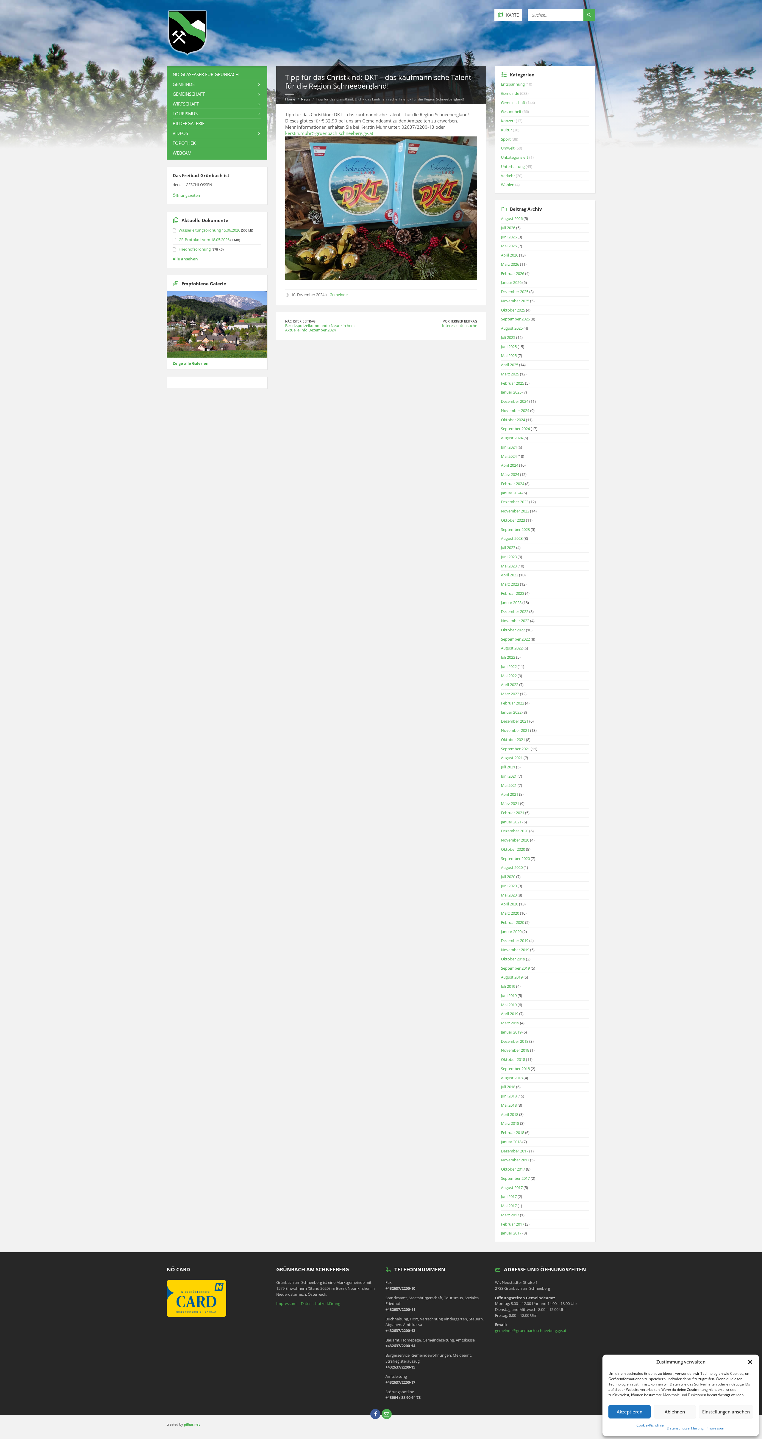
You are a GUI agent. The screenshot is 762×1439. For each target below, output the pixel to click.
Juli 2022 (508, 657)
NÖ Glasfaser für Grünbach (206, 74)
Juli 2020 (508, 876)
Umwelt (508, 148)
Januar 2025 (511, 392)
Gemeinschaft (189, 94)
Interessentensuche (459, 325)
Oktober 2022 (513, 630)
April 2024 (509, 465)
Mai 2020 (509, 895)
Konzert (508, 120)
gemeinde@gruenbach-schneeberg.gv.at (530, 1330)
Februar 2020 (512, 922)
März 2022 (510, 693)
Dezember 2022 (514, 611)
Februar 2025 (512, 383)
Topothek (184, 143)
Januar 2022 (511, 712)
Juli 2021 (508, 767)
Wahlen (507, 184)
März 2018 (510, 1123)
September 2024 (515, 428)
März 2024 (510, 474)
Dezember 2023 (514, 501)
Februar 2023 (512, 593)
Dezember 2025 (514, 291)
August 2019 (512, 977)
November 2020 (515, 840)
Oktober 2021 (513, 739)
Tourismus (185, 114)
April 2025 (509, 364)
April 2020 (509, 904)
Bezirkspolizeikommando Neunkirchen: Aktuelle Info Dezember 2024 (320, 328)
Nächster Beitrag (300, 321)
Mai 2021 (509, 785)
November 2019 (515, 949)
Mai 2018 (509, 1105)
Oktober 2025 (513, 310)
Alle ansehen (185, 259)
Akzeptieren (629, 1412)
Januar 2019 (511, 1032)
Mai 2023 (509, 566)
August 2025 (512, 328)
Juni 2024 (509, 447)
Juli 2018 (508, 1086)
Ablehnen (675, 1412)
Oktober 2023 (513, 520)
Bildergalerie (188, 123)
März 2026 (510, 264)
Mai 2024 (509, 456)
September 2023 (515, 529)
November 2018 (515, 1050)
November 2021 (515, 730)
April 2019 (509, 1013)
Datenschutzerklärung (685, 1428)
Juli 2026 (508, 227)
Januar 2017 (511, 1233)
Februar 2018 (512, 1132)
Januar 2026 (511, 282)
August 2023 (512, 538)
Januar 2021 (511, 822)
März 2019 (510, 1023)
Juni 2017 (509, 1196)
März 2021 (510, 803)
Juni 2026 (509, 237)
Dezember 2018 (514, 1041)
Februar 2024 (512, 483)
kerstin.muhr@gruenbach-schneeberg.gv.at (329, 133)
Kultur (506, 130)
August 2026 (512, 218)
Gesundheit (511, 111)
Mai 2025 (509, 355)
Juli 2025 (508, 337)
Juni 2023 (509, 556)
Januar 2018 (511, 1141)
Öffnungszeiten (186, 195)
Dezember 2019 (514, 940)
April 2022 (509, 684)
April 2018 (509, 1114)
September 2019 (515, 968)
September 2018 (515, 1068)
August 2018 (512, 1078)
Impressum (716, 1428)
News (305, 99)
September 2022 (515, 639)
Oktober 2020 (513, 849)
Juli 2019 (508, 986)
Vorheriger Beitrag (460, 321)
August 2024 (512, 438)
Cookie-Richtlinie (650, 1425)
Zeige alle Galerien (191, 363)
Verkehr (508, 175)
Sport (506, 139)
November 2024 (515, 410)
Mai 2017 (509, 1205)
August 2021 (512, 757)
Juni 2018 (509, 1096)
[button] (750, 1362)
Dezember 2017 (514, 1151)
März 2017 (510, 1215)
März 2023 (510, 584)
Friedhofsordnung (195, 249)
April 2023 (509, 575)
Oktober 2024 (513, 419)
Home (290, 99)
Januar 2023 (511, 602)
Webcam (182, 153)
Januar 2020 (511, 931)
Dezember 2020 (514, 830)
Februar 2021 (512, 812)
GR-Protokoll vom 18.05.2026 (204, 239)
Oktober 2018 (513, 1059)
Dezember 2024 (514, 401)
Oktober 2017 (513, 1169)
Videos (180, 133)
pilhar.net (192, 1424)
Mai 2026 (509, 246)
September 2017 (515, 1178)
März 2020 (510, 913)
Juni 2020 (509, 885)
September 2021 (515, 748)
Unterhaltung (513, 166)
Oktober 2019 (513, 959)
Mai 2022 (509, 675)
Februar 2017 (512, 1224)
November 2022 (515, 620)
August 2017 (512, 1187)
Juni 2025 (509, 346)
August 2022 (512, 648)
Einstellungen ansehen (726, 1412)
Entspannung (513, 84)
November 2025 (515, 300)
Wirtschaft (186, 104)
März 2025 (510, 374)
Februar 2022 (512, 703)
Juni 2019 (509, 995)
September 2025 (515, 319)
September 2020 (515, 858)
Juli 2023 (508, 547)
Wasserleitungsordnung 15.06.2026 (209, 230)
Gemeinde (339, 294)
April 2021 (509, 794)
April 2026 (509, 255)
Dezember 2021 (514, 721)
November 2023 (515, 511)
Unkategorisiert (514, 157)
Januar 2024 (511, 493)
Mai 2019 (509, 1004)
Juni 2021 (509, 776)
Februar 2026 (512, 273)
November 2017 (515, 1160)
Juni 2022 (509, 666)
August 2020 (512, 867)
